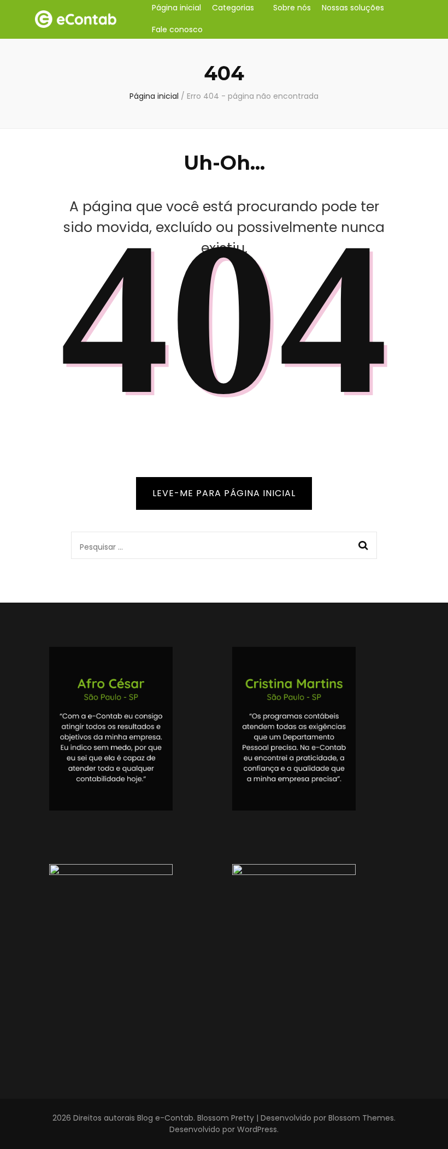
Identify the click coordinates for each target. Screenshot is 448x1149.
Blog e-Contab (165, 1117)
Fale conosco (177, 29)
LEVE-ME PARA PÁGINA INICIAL (224, 493)
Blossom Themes (361, 1117)
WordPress (257, 1129)
